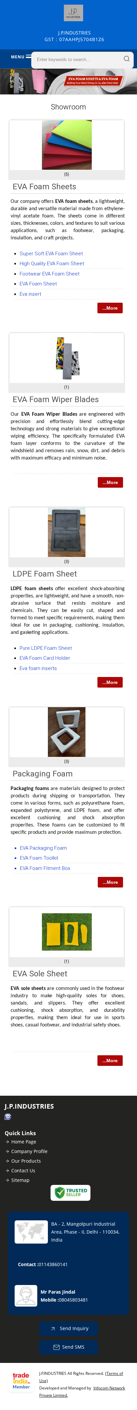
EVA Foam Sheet (38, 284)
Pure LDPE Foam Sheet (46, 648)
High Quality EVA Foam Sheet (52, 264)
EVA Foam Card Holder (45, 658)
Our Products (26, 1161)
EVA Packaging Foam (43, 848)
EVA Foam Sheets (44, 186)
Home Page (23, 1141)
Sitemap (20, 1180)
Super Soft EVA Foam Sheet (51, 254)
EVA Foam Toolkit (39, 858)
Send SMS (73, 1347)
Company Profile (29, 1151)
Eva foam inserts (38, 668)
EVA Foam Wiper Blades (56, 399)
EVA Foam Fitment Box (45, 868)
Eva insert (30, 294)
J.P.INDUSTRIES (74, 36)
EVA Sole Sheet (40, 973)
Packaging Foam (43, 773)
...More (110, 308)
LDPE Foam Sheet (45, 574)
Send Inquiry (73, 1328)
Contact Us (23, 1170)
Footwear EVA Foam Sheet (49, 274)
